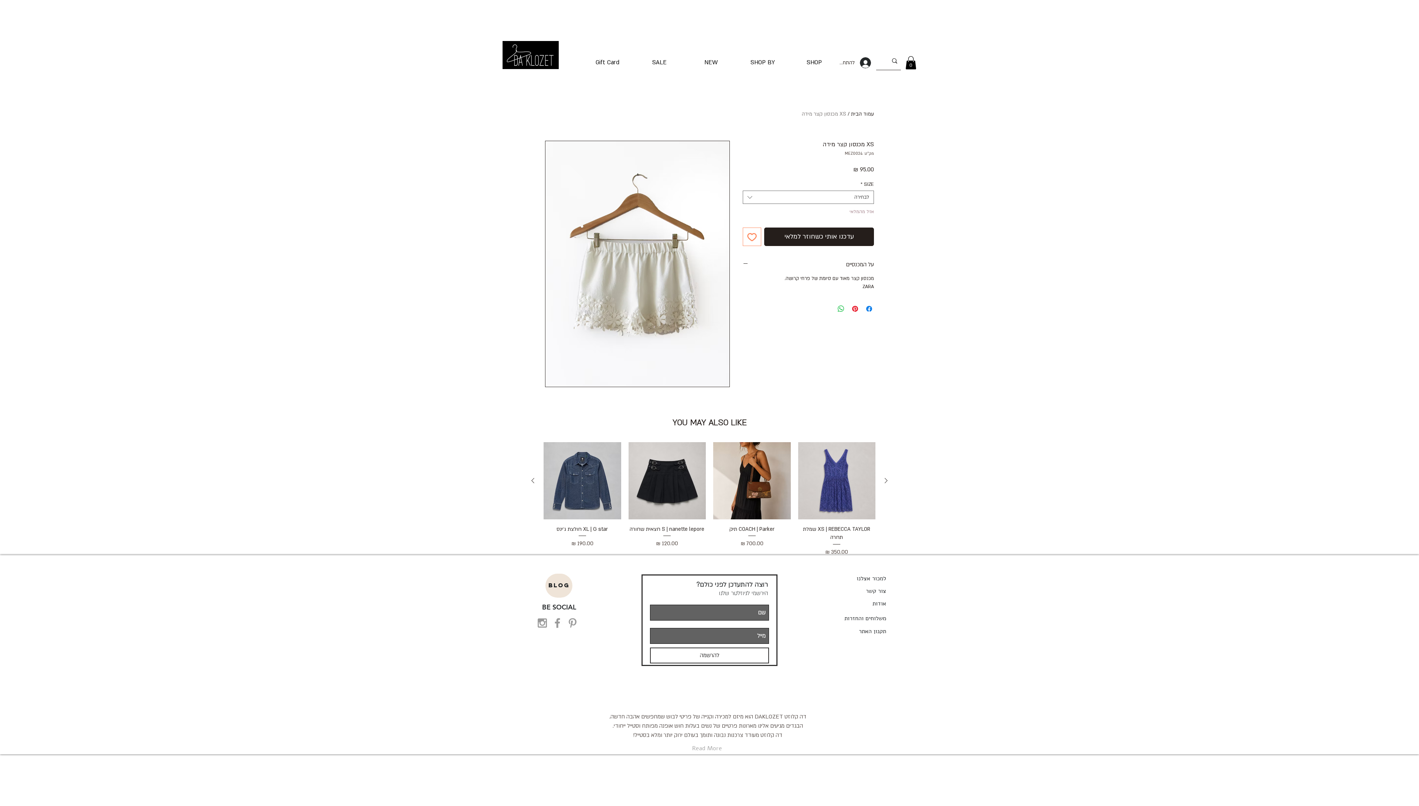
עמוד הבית (862, 113)
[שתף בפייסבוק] (869, 308)
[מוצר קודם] (886, 480)
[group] (709, 499)
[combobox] (808, 197)
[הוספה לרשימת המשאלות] (752, 237)
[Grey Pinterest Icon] (572, 623)
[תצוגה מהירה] (837, 481)
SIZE (867, 184)
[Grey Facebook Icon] (557, 623)
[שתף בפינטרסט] (855, 308)
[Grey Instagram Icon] (542, 623)
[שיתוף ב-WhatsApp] (841, 308)
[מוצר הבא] (532, 480)
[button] (910, 62)
